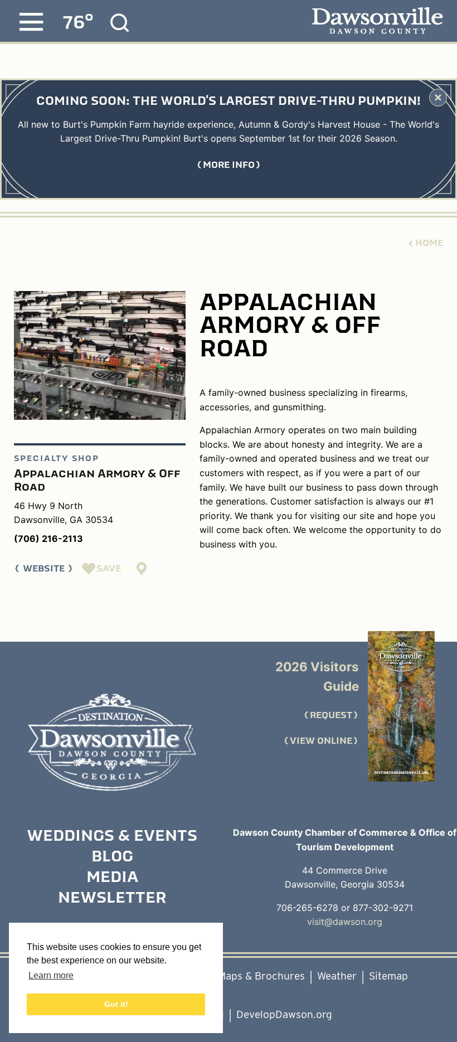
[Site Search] (119, 22)
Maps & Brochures (261, 976)
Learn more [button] (51, 975)
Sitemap (388, 976)
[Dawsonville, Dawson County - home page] (377, 21)
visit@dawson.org (344, 921)
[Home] (112, 742)
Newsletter (112, 898)
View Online (321, 741)
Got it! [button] (116, 1004)
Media (112, 878)
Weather (337, 976)
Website (44, 568)
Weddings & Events (112, 836)
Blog (112, 857)
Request (331, 715)
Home (429, 243)
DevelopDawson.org (284, 1014)
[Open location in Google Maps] (142, 568)
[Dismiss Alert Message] (438, 97)
